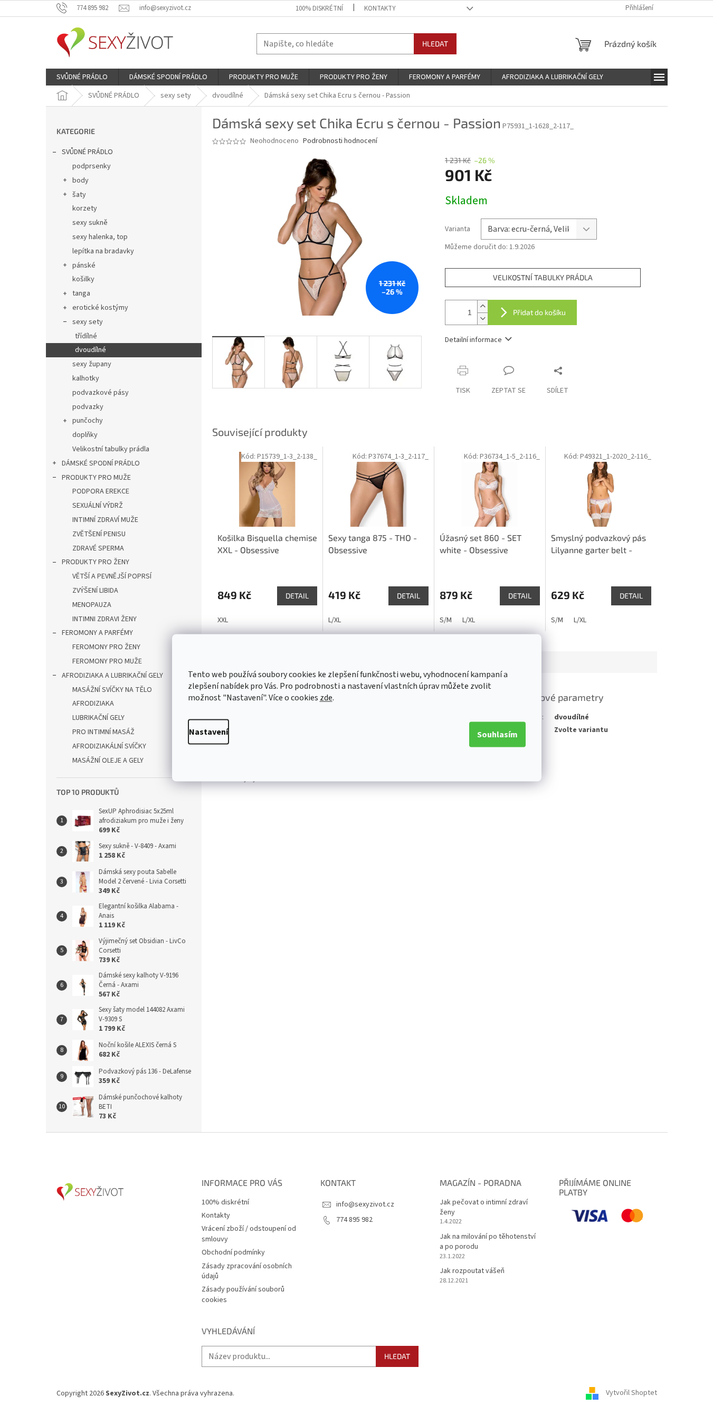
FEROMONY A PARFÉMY (97, 633)
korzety (84, 208)
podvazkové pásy (100, 392)
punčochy (87, 420)
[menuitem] (82, 77)
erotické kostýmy (100, 307)
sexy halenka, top (100, 237)
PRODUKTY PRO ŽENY (95, 562)
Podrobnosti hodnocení (340, 141)
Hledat (435, 43)
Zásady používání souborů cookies (243, 1294)
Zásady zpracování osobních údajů (247, 1271)
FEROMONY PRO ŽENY (106, 647)
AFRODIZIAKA (93, 703)
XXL (222, 620)
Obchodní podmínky (233, 1252)
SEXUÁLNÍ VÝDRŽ (97, 505)
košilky (83, 279)
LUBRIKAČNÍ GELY (98, 718)
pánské (84, 265)
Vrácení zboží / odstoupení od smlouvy (249, 1233)
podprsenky (91, 166)
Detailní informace (473, 340)
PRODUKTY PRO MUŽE (96, 477)
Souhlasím (497, 734)
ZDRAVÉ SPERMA (98, 548)
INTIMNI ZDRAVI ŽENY (104, 619)
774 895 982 (354, 1219)
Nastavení (208, 731)
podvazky (87, 407)
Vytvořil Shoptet (631, 1393)
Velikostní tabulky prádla (110, 449)
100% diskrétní (319, 8)
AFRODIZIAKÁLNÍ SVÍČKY (109, 746)
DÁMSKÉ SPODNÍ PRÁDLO (101, 463)
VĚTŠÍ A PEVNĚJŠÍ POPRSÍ (111, 576)
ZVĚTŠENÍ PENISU (99, 534)
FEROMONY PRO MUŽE (107, 661)
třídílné (86, 336)
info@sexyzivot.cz (365, 1204)
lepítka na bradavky (103, 251)
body (80, 180)
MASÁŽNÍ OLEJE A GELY (108, 760)
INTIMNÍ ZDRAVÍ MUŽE (105, 520)
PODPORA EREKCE (100, 491)
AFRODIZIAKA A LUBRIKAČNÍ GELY (112, 675)
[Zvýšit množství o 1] (482, 306)
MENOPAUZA (91, 605)
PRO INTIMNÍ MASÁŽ (103, 732)
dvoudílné (90, 350)
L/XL (334, 620)
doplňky (85, 435)
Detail (297, 595)
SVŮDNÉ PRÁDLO (87, 152)
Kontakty (380, 8)
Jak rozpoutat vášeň (472, 1271)
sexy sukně (90, 222)
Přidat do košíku (539, 312)
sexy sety (87, 322)
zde (326, 697)
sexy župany (91, 364)
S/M (446, 620)
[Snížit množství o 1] (482, 318)
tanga (81, 293)
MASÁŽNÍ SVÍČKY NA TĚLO (112, 690)
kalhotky (85, 378)
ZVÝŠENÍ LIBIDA (95, 590)
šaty (79, 194)
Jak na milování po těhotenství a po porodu (488, 1242)
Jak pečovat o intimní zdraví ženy (484, 1208)
